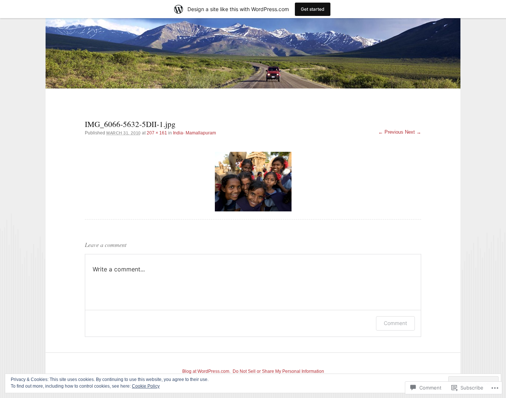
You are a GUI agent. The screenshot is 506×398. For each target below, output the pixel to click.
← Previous (390, 132)
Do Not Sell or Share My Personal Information (278, 371)
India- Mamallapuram (194, 133)
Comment (395, 323)
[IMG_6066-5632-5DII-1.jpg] (253, 181)
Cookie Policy (146, 386)
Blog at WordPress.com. (206, 371)
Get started (312, 9)
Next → (413, 132)
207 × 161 (157, 133)
